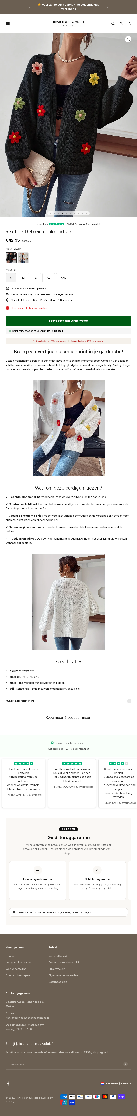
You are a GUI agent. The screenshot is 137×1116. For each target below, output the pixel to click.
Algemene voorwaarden (63, 975)
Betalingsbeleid (58, 981)
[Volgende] (108, 7)
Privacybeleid (57, 969)
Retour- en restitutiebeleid (64, 962)
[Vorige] (29, 7)
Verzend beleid (58, 956)
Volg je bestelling (16, 969)
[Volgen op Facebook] (8, 1083)
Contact (11, 956)
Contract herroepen (18, 975)
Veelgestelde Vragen (18, 962)
